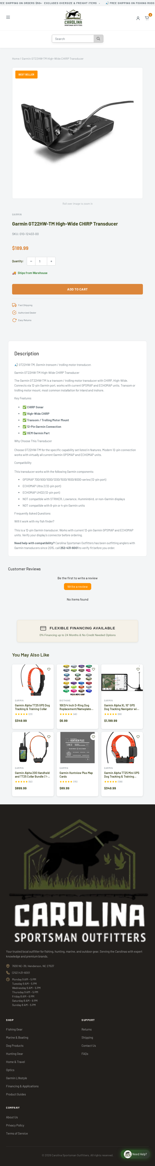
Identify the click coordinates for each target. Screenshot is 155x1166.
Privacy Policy (15, 1125)
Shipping (87, 1037)
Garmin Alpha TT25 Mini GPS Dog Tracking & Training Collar (121, 776)
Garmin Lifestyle (16, 1078)
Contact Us (89, 1045)
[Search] (98, 38)
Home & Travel (15, 1062)
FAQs (85, 1053)
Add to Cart (77, 289)
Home (15, 58)
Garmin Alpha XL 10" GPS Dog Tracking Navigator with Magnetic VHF (121, 709)
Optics (10, 1070)
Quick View (33, 691)
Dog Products (14, 1045)
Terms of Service (17, 1133)
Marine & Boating (17, 1037)
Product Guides (16, 1094)
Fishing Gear (14, 1029)
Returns (87, 1029)
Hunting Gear (14, 1053)
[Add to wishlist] (49, 669)
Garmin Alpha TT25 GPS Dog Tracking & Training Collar (32, 707)
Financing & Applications (22, 1086)
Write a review (77, 586)
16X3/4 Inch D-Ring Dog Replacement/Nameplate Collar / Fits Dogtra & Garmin (77, 709)
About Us (12, 1117)
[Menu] (8, 18)
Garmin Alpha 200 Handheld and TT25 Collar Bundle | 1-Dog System (32, 776)
